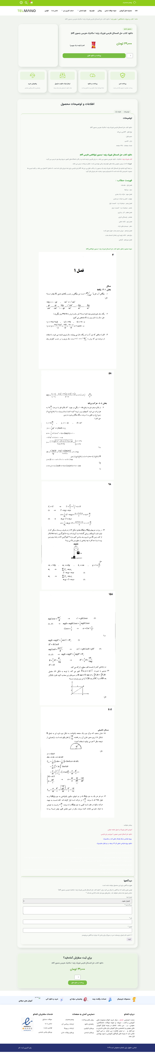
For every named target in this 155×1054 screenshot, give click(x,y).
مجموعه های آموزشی (125, 11)
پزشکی (100, 11)
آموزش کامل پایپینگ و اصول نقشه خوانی (120, 830)
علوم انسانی (82, 11)
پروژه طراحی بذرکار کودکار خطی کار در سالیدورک (117, 839)
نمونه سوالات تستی (110, 11)
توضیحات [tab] (126, 112)
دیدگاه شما (128, 905)
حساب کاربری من (68, 11)
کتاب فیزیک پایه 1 (127, 159)
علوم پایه (92, 11)
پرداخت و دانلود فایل (94, 55)
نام (130, 918)
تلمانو (121, 1020)
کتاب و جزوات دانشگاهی (125, 19)
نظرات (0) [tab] (118, 112)
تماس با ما (55, 11)
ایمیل (130, 926)
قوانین (47, 11)
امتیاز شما (129, 897)
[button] (26, 3)
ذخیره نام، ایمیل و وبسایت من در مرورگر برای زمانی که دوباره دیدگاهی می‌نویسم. (106, 935)
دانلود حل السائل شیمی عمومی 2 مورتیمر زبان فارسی (116, 834)
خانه (136, 11)
